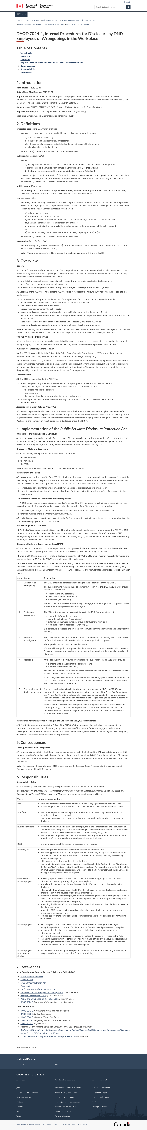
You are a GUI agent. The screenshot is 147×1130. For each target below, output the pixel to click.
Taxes (18, 1116)
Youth (94, 1102)
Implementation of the (51, 62)
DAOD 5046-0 (26, 1017)
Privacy (84, 1124)
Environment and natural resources (68, 1088)
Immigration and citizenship (27, 1092)
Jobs (94, 1064)
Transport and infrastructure (65, 1106)
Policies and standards (50, 20)
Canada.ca (20, 20)
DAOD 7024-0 (26, 1002)
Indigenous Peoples (100, 1092)
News (56, 1064)
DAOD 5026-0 (26, 1014)
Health (19, 1111)
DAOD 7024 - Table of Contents (78, 24)
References (26, 72)
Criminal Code (26, 979)
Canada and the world (62, 1111)
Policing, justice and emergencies (67, 1102)
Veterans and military (100, 1097)
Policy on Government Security (33, 995)
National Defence (33, 20)
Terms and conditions (70, 1124)
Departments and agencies (64, 1080)
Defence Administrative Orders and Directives (79, 20)
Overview (25, 59)
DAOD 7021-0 (26, 1020)
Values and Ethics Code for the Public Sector (39, 998)
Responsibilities (28, 69)
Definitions (26, 56)
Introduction (26, 53)
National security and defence (65, 1092)
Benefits (19, 1106)
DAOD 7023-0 (26, 1023)
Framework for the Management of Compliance (41, 992)
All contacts (20, 1080)
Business (19, 1102)
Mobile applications (36, 1124)
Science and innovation (101, 1088)
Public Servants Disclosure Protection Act (38, 989)
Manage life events (99, 1106)
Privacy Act (25, 986)
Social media (21, 1124)
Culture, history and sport (64, 1097)
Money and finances (62, 1116)
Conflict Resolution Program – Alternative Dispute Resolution (48, 1036)
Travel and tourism (23, 1097)
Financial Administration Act (33, 982)
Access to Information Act (31, 976)
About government (99, 1080)
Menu (20, 14)
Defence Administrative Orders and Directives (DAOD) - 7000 (41, 24)
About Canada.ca (53, 1124)
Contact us (20, 1064)
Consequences (27, 66)
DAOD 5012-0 (26, 1010)
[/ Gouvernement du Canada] (34, 6)
